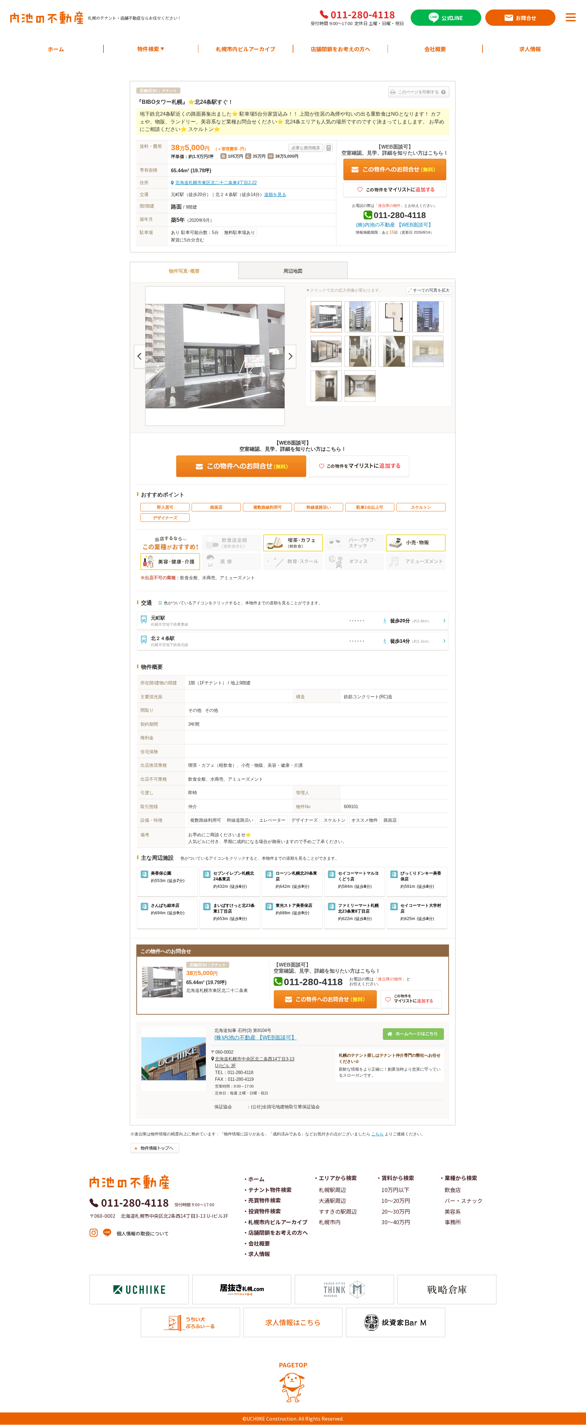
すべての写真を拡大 (431, 290)
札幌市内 (329, 1222)
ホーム (56, 49)
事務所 (453, 1222)
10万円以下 (395, 1190)
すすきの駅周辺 (338, 1211)
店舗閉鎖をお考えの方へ (340, 49)
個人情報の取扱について (143, 1233)
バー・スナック (464, 1200)
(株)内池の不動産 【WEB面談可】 (394, 225)
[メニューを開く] (571, 17)
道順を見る (275, 194)
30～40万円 (396, 1222)
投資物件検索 (264, 1211)
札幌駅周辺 (332, 1190)
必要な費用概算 (306, 147)
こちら (377, 1134)
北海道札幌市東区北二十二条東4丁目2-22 (216, 182)
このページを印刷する (418, 92)
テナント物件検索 (270, 1190)
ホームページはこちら (413, 1034)
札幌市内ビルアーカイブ (245, 49)
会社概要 (435, 49)
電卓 (329, 148)
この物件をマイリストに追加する (395, 190)
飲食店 (453, 1190)
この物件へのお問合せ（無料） (395, 170)
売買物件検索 (264, 1200)
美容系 (453, 1211)
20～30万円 (396, 1211)
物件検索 (150, 49)
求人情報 (530, 49)
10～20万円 (396, 1200)
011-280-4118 (363, 14)
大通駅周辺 (332, 1200)
